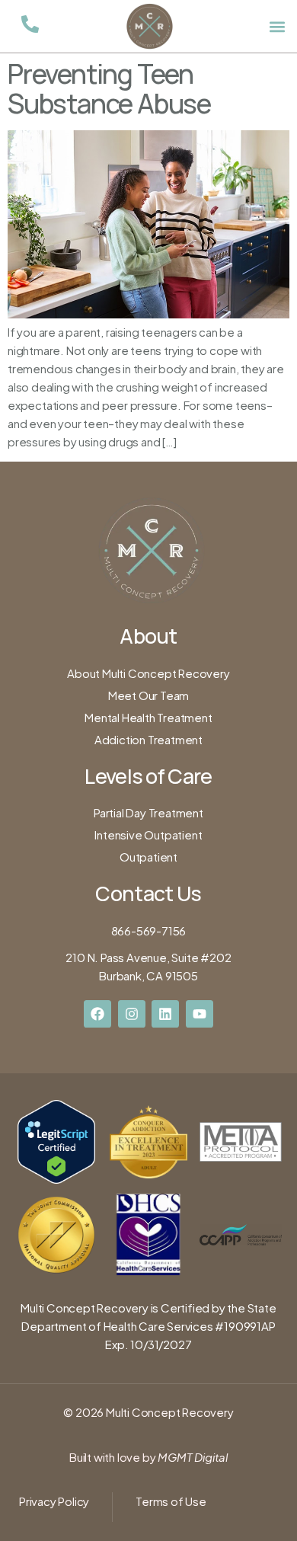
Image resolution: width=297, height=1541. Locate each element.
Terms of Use (171, 1501)
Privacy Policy (54, 1501)
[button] (276, 26)
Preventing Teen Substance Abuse (109, 89)
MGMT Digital (192, 1457)
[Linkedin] (165, 1014)
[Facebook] (97, 1014)
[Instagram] (131, 1014)
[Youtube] (199, 1014)
